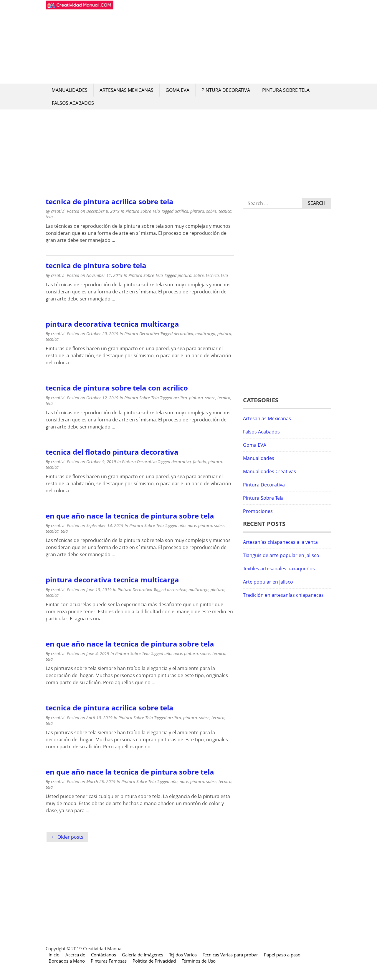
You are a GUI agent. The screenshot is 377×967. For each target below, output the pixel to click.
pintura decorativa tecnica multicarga (112, 324)
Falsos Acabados (73, 103)
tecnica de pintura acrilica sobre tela (109, 201)
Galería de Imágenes (142, 955)
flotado (199, 461)
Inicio (54, 955)
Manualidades (69, 90)
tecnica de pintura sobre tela (96, 265)
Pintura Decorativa (225, 90)
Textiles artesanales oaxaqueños (279, 568)
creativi (58, 211)
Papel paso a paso (282, 955)
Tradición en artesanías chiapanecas (283, 595)
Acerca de (75, 955)
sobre (211, 211)
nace (192, 525)
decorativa (183, 333)
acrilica (181, 211)
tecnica (225, 211)
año (182, 525)
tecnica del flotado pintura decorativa (112, 452)
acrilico (180, 398)
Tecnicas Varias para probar (230, 955)
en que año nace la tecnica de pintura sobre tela (130, 516)
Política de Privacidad (154, 961)
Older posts (70, 837)
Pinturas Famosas (109, 961)
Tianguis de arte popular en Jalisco (281, 555)
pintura (197, 211)
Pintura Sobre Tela (286, 90)
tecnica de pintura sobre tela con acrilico (117, 388)
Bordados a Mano (67, 961)
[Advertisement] (222, 42)
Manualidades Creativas (269, 471)
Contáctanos (103, 955)
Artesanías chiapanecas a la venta (280, 542)
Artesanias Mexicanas (126, 90)
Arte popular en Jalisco (268, 582)
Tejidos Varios (183, 955)
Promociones (258, 511)
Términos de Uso (199, 961)
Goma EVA (177, 90)
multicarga (205, 333)
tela (49, 217)
